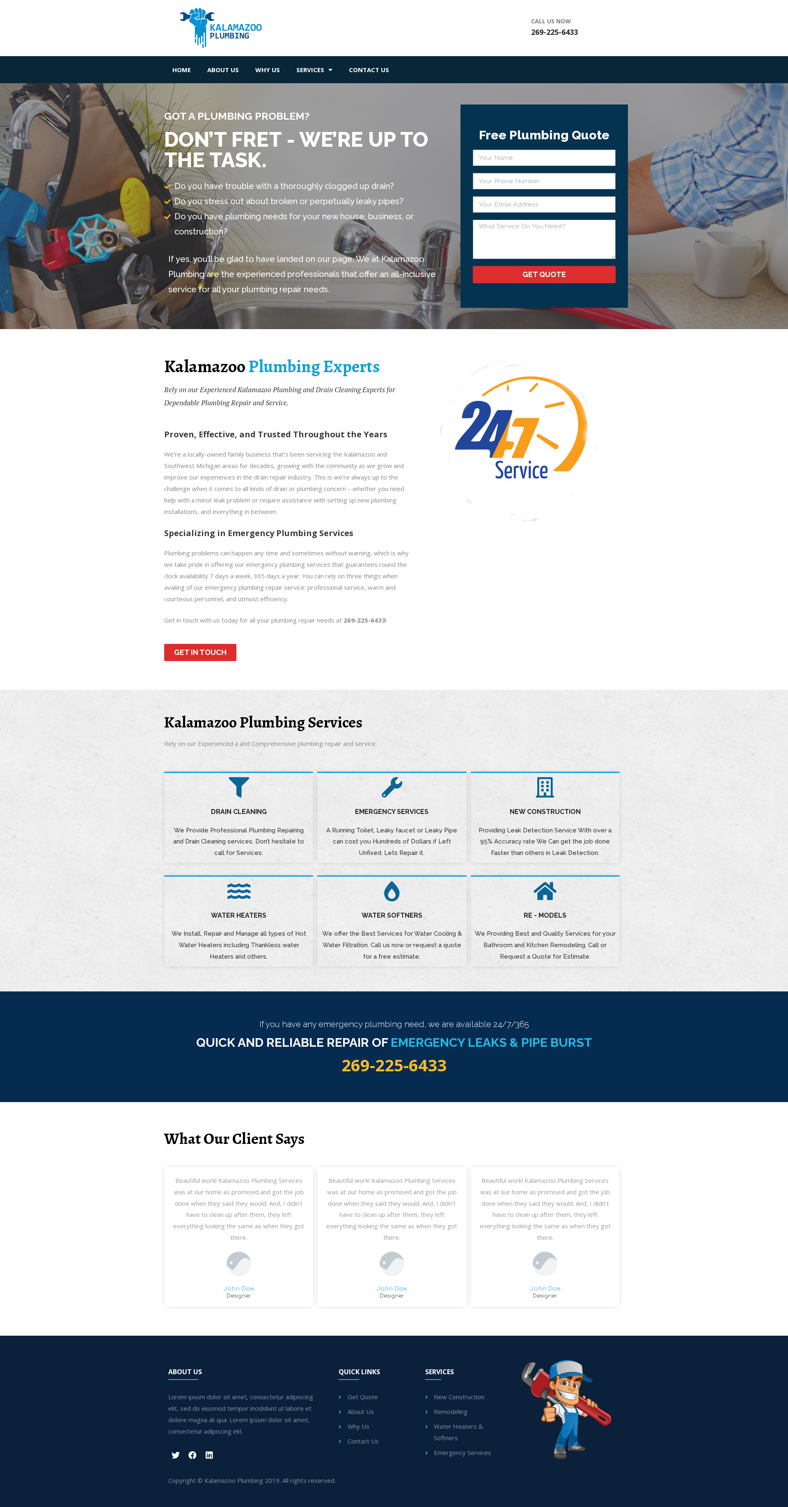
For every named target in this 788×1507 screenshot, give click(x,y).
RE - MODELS (545, 915)
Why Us (267, 70)
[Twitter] (175, 1455)
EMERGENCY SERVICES (391, 812)
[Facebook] (192, 1455)
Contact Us (369, 70)
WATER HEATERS (238, 915)
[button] (200, 652)
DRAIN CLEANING (239, 812)
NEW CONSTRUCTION (545, 812)
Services (310, 70)
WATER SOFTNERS (392, 915)
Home (181, 70)
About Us (223, 70)
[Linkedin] (209, 1455)
